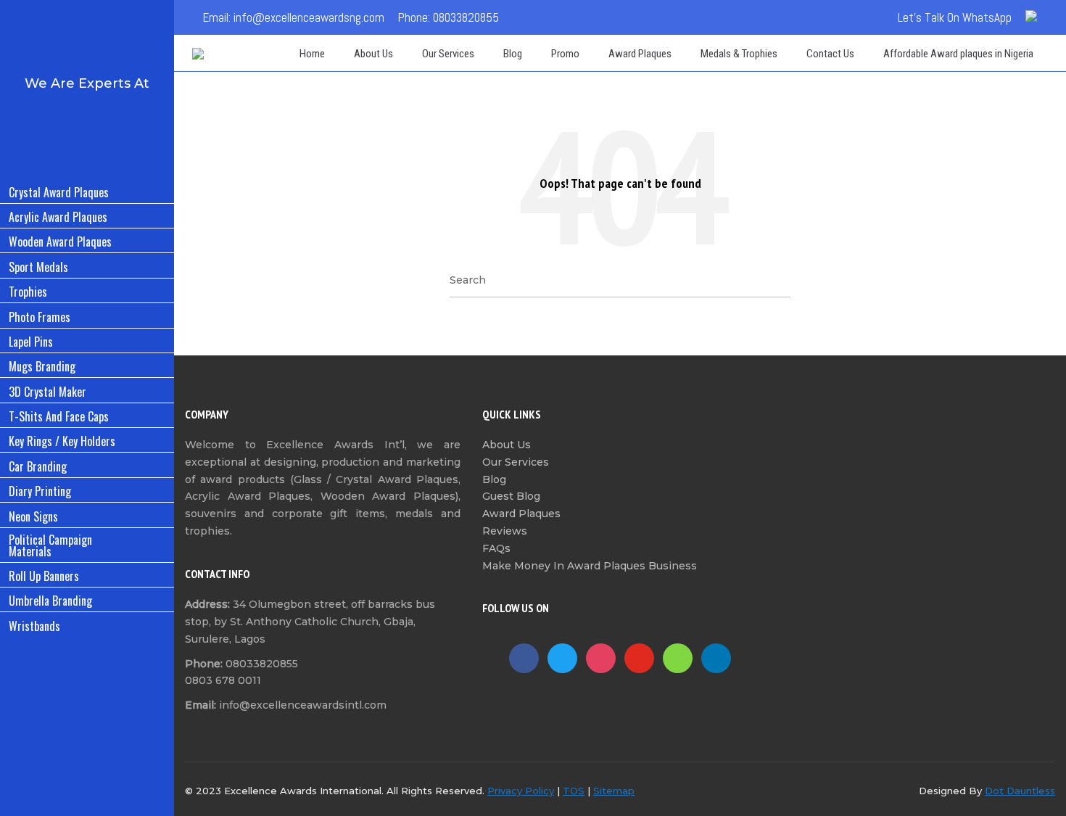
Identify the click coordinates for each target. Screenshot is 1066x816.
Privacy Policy (520, 790)
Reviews (504, 530)
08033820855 (466, 17)
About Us (506, 444)
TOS (573, 790)
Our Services (515, 462)
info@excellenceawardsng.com (309, 17)
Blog (494, 479)
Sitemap (614, 790)
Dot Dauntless (1020, 790)
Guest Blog (511, 496)
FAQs (496, 548)
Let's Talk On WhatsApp (955, 17)
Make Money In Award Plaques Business (589, 565)
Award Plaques (521, 513)
